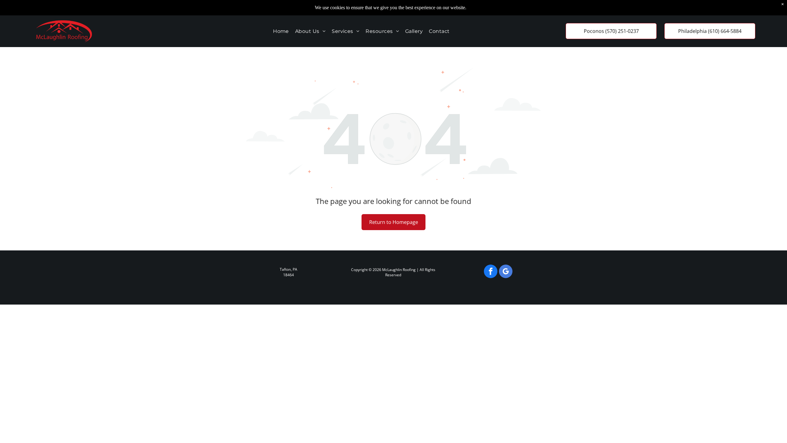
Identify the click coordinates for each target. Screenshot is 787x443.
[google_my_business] (505, 272)
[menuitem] (281, 31)
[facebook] (490, 272)
